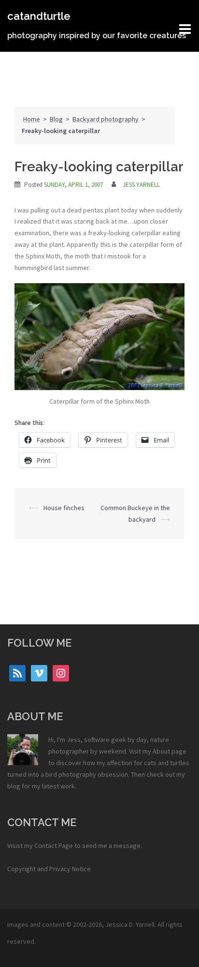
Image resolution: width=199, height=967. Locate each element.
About (161, 751)
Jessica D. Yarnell (130, 924)
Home (31, 119)
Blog (56, 119)
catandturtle (39, 16)
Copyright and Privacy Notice (49, 868)
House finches (64, 507)
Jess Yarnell (141, 185)
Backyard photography (105, 119)
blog (13, 786)
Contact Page (53, 845)
